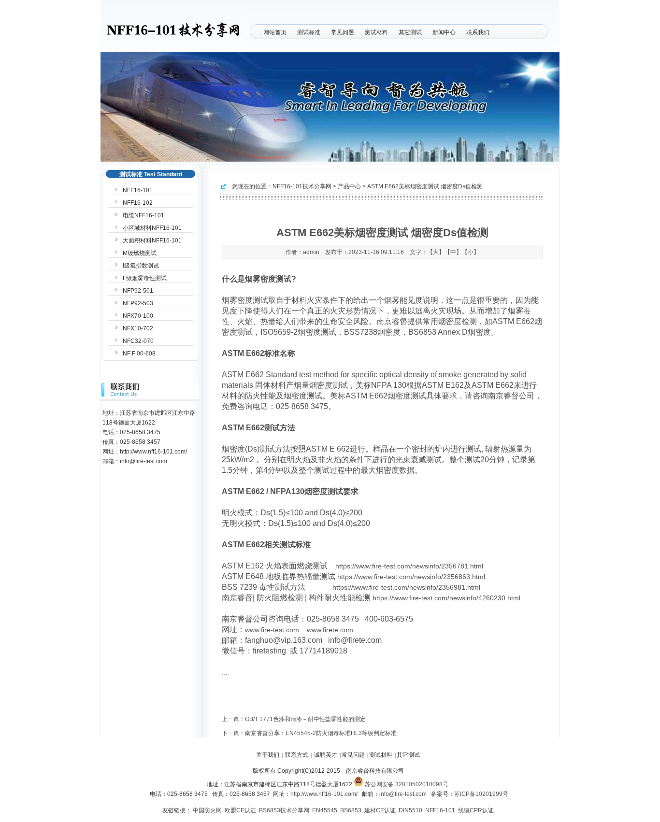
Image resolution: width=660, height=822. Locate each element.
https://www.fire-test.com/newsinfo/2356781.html (409, 566)
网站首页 (275, 32)
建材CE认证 (380, 810)
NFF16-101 (138, 190)
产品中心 (349, 186)
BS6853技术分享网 (284, 810)
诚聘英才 (325, 754)
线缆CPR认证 (476, 810)
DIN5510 (410, 810)
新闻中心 (444, 32)
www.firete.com (330, 630)
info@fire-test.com (403, 794)
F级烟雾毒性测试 (145, 278)
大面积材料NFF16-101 (152, 240)
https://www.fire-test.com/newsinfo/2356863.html (411, 577)
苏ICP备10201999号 (481, 794)
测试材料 (376, 32)
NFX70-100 (138, 315)
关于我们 (267, 754)
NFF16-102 (138, 202)
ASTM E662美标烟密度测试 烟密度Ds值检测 (425, 186)
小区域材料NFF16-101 (152, 228)
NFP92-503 (138, 303)
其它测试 (410, 32)
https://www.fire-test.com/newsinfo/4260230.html (446, 598)
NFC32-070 (138, 341)
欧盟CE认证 (240, 810)
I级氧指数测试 (141, 265)
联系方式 (296, 754)
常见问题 (342, 32)
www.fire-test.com (272, 630)
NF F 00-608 (139, 353)
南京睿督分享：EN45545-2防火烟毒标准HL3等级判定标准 (321, 733)
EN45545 (324, 810)
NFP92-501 (138, 290)
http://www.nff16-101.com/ (324, 794)
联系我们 (477, 32)
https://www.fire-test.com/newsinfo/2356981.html (406, 587)
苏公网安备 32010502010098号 (405, 784)
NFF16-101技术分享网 (302, 186)
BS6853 (350, 810)
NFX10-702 (138, 328)
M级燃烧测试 (140, 253)
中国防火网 (207, 810)
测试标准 (308, 32)
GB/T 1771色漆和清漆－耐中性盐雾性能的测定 (305, 719)
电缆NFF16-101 (143, 215)
